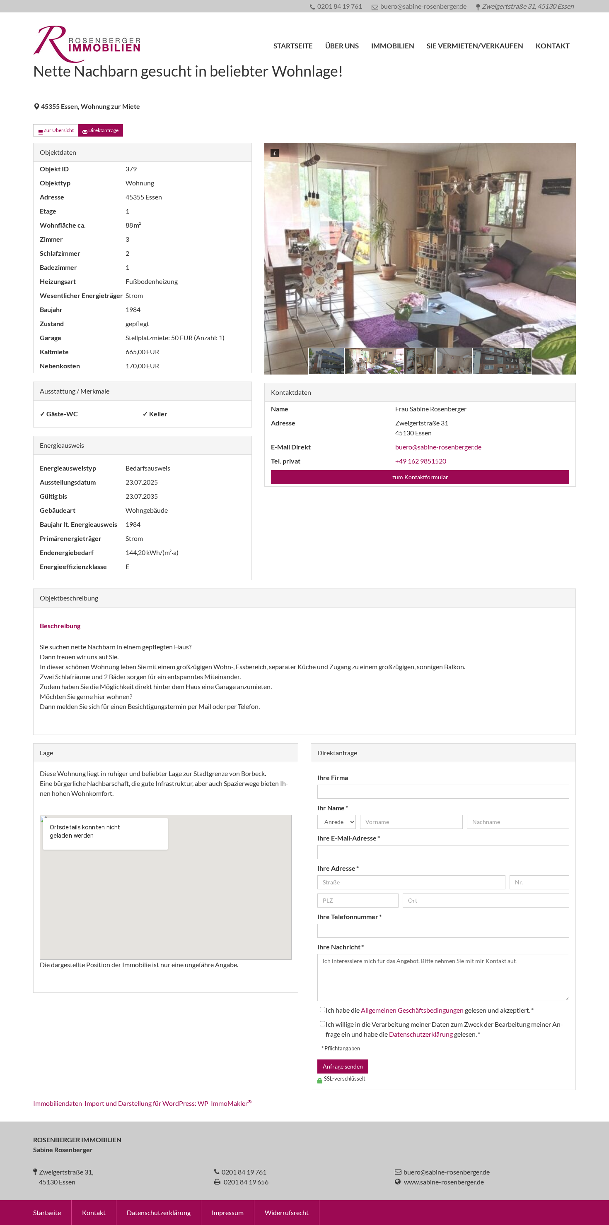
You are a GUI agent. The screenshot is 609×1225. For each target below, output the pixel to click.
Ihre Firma (332, 777)
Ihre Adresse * (338, 868)
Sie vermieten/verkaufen (475, 45)
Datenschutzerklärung (421, 1034)
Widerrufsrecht (287, 1212)
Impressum (228, 1212)
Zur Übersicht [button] (58, 130)
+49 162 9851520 (420, 461)
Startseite (293, 45)
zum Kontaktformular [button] (420, 476)
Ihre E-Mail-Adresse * (348, 838)
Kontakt (553, 45)
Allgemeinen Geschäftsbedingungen (412, 1010)
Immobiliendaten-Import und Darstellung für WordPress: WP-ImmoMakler (142, 1103)
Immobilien (392, 45)
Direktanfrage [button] (102, 130)
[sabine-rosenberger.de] (86, 56)
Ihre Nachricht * (340, 947)
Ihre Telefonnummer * (349, 916)
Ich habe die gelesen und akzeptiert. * (430, 1010)
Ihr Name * (332, 808)
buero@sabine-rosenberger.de (438, 447)
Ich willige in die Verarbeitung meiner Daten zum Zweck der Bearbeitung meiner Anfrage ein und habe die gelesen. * (444, 1029)
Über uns (342, 45)
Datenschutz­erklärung (159, 1212)
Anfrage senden (343, 1066)
